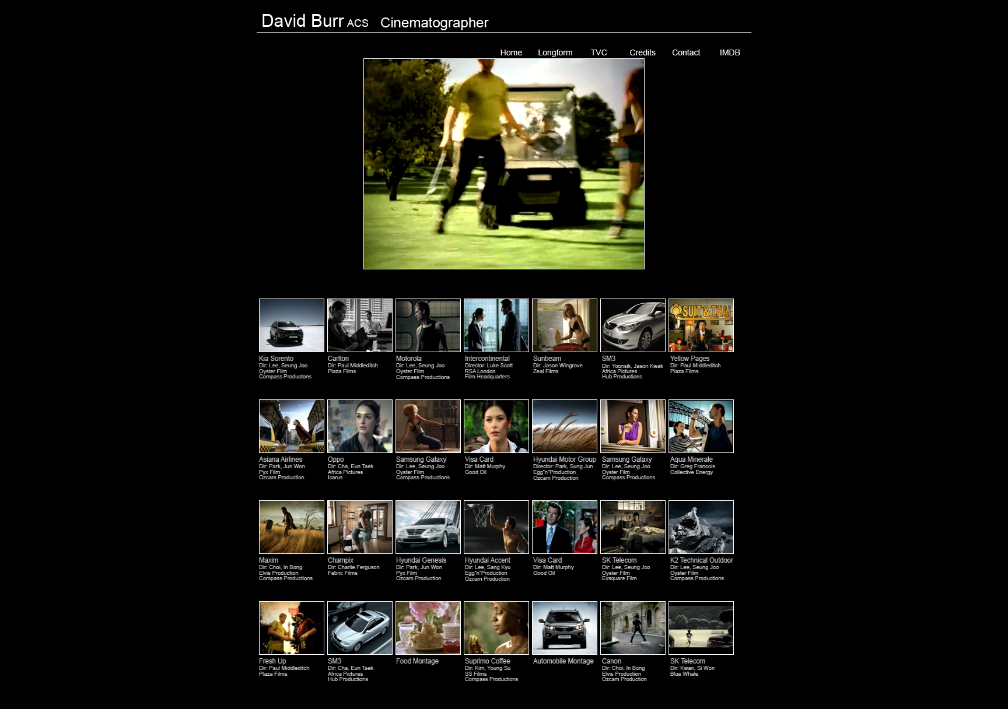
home (511, 52)
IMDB (730, 52)
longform (555, 52)
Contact (686, 52)
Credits (642, 52)
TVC (599, 52)
